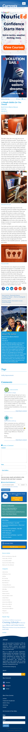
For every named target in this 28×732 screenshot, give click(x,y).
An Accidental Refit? (7, 560)
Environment (5, 591)
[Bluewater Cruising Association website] (5, 496)
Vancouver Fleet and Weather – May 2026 (12, 528)
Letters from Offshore (7, 602)
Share (19, 99)
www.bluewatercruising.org (9, 666)
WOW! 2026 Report (6, 533)
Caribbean (11, 620)
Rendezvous (23, 627)
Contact (4, 707)
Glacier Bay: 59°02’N (7, 558)
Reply (17, 411)
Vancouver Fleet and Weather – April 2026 (12, 535)
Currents (9, 4)
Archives (5, 698)
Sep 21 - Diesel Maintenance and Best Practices (13, 512)
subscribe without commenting (12, 486)
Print (24, 99)
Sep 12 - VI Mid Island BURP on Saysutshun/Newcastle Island (9, 509)
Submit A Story (6, 703)
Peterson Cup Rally (6, 606)
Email (4, 720)
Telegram (4, 610)
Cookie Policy (17, 730)
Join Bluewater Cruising (17, 498)
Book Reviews (5, 582)
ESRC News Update (6, 537)
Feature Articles (5, 593)
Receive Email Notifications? (8, 482)
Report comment (23, 411)
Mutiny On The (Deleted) (8, 565)
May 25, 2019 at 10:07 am (10, 421)
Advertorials (5, 572)
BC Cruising (5, 578)
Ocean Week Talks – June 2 (8, 530)
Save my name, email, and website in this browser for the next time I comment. (12, 478)
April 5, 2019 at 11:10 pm (10, 392)
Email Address (5, 470)
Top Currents (5, 613)
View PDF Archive (14, 547)
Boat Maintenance (5, 620)
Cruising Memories (6, 585)
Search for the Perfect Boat (8, 562)
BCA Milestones (6, 580)
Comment (3, 447)
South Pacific (5, 629)
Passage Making (17, 627)
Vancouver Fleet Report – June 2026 (10, 523)
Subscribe (6, 725)
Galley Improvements (7, 375)
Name (2, 464)
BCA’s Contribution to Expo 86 (9, 556)
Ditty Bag (7, 99)
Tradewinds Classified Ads (9, 700)
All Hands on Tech (6, 574)
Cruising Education (17, 620)
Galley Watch (5, 597)
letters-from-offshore (7, 604)
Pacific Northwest (10, 627)
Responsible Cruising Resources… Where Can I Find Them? (13, 525)
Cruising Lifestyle (10, 622)
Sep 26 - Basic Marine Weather (9, 514)
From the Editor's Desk (7, 595)
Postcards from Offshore (7, 608)
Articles (3, 99)
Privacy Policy (11, 730)
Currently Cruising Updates (8, 587)
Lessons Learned (6, 600)
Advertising (5, 705)
